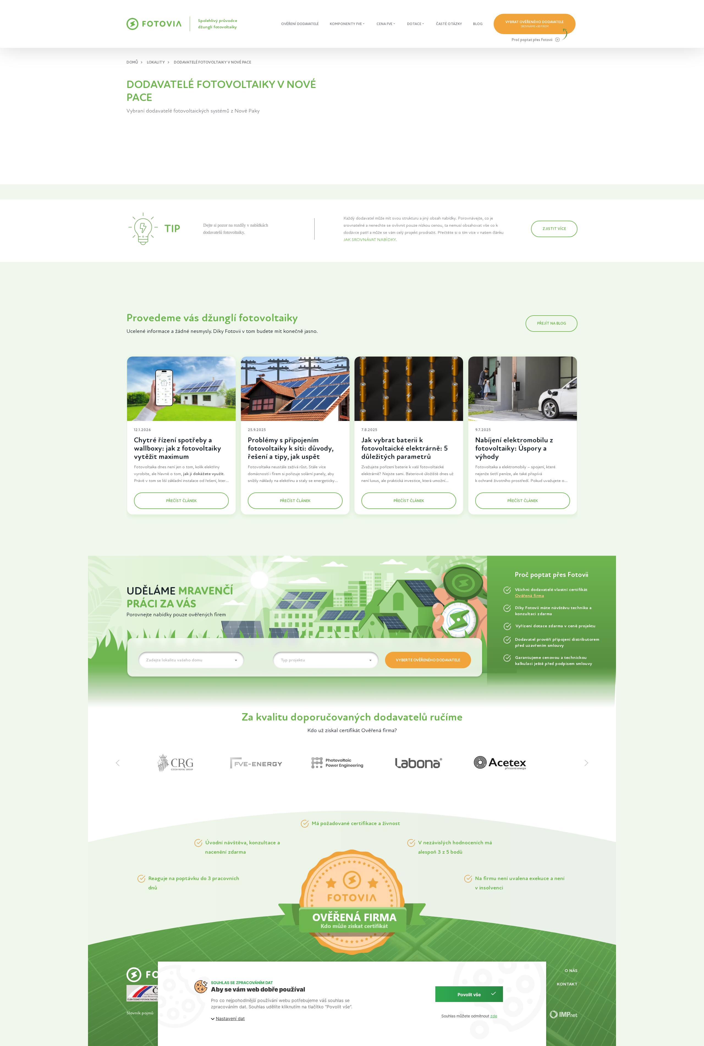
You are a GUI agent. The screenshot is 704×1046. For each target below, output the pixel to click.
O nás (571, 970)
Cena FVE (384, 24)
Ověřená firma (529, 595)
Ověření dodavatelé (300, 24)
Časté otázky (449, 24)
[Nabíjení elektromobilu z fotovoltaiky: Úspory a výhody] (522, 389)
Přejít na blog (551, 323)
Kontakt (567, 984)
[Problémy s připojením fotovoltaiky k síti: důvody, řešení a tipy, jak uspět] (295, 389)
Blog (478, 24)
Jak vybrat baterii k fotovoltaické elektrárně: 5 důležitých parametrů (404, 448)
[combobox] (191, 660)
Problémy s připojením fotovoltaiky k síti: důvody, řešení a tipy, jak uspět (290, 448)
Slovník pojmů (140, 1013)
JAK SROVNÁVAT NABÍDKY (369, 239)
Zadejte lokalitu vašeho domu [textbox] (174, 660)
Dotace (414, 24)
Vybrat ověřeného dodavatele (534, 24)
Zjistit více (554, 228)
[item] (189, 763)
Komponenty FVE (346, 24)
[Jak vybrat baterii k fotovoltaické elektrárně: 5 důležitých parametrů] (408, 389)
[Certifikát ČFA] (148, 992)
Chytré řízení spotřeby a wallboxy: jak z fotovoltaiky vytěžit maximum (177, 448)
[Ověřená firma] (352, 902)
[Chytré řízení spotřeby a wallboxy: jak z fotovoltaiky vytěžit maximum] (181, 389)
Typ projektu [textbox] (292, 660)
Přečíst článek (181, 501)
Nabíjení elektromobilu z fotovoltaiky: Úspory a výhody (514, 448)
